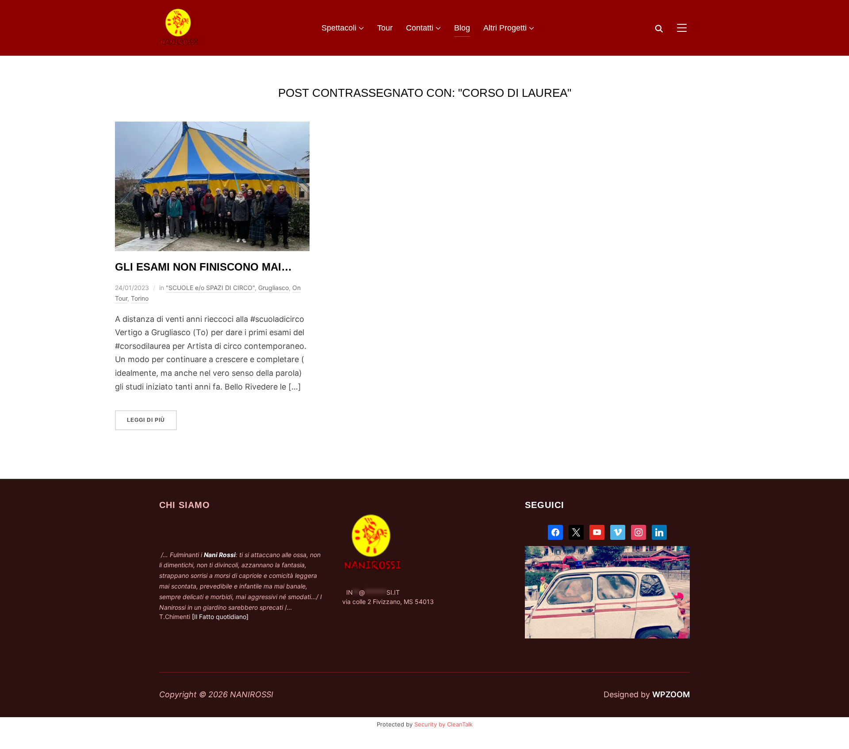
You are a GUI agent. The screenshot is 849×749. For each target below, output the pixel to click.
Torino (140, 298)
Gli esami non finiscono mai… (203, 267)
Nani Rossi (220, 554)
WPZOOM (671, 694)
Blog (462, 27)
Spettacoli (338, 27)
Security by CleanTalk (443, 724)
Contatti (419, 27)
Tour (385, 27)
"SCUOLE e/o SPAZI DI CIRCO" (210, 287)
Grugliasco (273, 287)
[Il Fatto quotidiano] (220, 616)
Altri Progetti (505, 27)
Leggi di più (146, 420)
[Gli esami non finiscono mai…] (212, 128)
